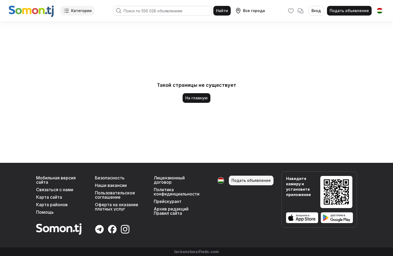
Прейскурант (168, 201)
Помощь (45, 212)
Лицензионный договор (169, 180)
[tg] (379, 11)
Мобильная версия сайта (56, 180)
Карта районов (52, 204)
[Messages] (300, 11)
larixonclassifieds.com (196, 251)
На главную (196, 98)
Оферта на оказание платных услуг (116, 206)
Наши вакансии (111, 185)
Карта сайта (49, 197)
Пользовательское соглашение (115, 195)
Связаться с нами (54, 189)
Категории (81, 10)
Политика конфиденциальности (176, 191)
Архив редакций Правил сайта (171, 211)
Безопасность (110, 178)
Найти (222, 10)
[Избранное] (291, 11)
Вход (316, 10)
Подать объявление (349, 10)
